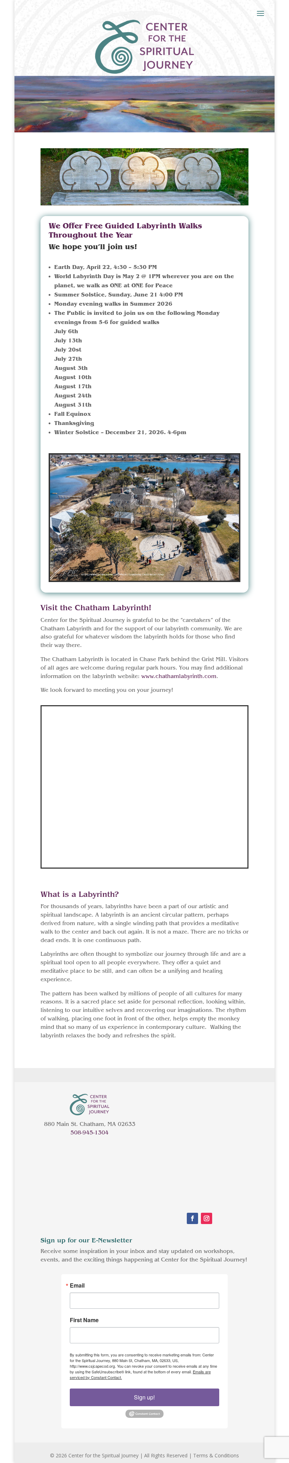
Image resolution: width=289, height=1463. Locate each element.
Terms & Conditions (216, 1455)
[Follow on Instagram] (206, 1218)
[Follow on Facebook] (192, 1218)
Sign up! (144, 1397)
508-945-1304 (89, 1132)
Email (77, 1285)
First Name (84, 1320)
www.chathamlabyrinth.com (178, 676)
